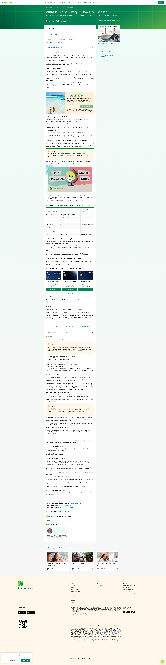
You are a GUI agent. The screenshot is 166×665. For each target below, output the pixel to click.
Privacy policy (126, 587)
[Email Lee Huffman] (55, 531)
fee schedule (101, 634)
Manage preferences (14, 660)
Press (72, 598)
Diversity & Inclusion (75, 591)
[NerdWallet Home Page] (7, 2)
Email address (70, 104)
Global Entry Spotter (82, 347)
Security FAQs (100, 585)
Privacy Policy (76, 111)
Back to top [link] (50, 520)
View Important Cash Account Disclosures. (85, 637)
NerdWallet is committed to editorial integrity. (108, 43)
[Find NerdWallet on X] (124, 612)
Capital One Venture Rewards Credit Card (71, 501)
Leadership (73, 585)
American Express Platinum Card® (63, 505)
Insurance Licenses (116, 619)
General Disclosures (95, 634)
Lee (57, 529)
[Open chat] (162, 661)
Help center (99, 583)
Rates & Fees (54, 293)
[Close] (29, 654)
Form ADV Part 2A (106, 633)
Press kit (73, 600)
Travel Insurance (62, 511)
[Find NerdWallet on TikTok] (134, 612)
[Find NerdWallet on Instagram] (129, 612)
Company (73, 583)
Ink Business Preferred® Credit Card (66, 507)
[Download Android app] (31, 612)
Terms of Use (79, 110)
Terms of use (126, 583)
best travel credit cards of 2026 (54, 494)
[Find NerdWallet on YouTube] (127, 612)
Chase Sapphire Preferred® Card (79, 497)
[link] (70, 32)
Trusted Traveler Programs (58, 362)
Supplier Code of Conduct (129, 585)
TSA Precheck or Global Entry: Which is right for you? (67, 203)
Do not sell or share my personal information (133, 593)
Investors (73, 602)
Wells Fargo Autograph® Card (62, 499)
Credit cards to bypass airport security (63, 339)
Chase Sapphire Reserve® (76, 503)
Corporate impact (75, 589)
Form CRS (100, 633)
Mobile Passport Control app (67, 155)
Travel (50, 7)
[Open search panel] (148, 2)
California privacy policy (129, 589)
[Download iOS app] (22, 612)
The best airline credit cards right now (63, 90)
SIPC (108, 632)
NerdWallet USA (76, 658)
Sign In (154, 2)
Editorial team (74, 596)
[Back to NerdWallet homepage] (46, 8)
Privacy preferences (127, 591)
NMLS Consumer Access (75, 614)
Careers (72, 587)
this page (90, 476)
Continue (25, 660)
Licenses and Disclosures (86, 614)
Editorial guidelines (75, 593)
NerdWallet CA (87, 658)
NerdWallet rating (53, 286)
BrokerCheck (112, 634)
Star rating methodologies (77, 594)
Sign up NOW (86, 106)
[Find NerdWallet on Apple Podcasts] (132, 612)
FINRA (105, 632)
